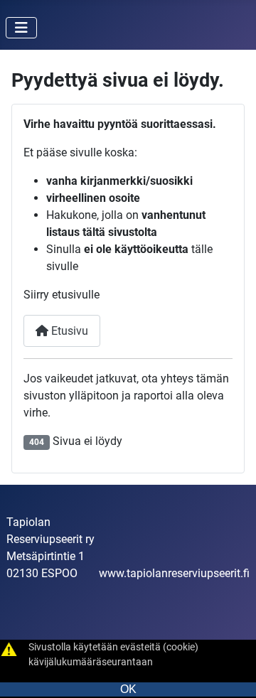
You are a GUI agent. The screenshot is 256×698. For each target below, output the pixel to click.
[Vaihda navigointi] (21, 27)
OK (128, 689)
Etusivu (68, 331)
